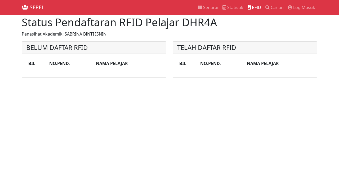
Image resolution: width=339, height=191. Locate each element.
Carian (277, 7)
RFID (256, 7)
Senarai (210, 7)
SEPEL (36, 7)
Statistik (234, 7)
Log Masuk (303, 7)
